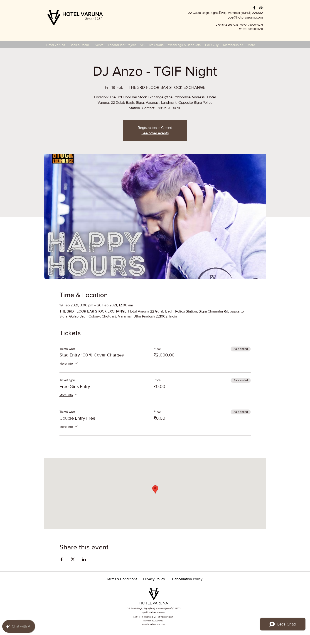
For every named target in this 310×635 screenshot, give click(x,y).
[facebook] (254, 7)
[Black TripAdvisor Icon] (261, 7)
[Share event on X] (73, 559)
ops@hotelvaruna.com (153, 612)
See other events (155, 133)
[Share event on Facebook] (61, 559)
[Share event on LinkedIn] (84, 559)
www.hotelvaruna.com (153, 624)
